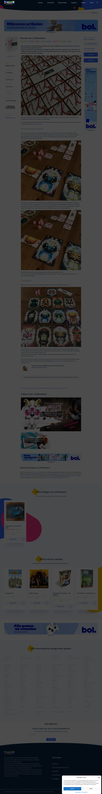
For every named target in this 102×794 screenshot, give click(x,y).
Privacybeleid (84, 792)
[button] (99, 777)
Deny (90, 788)
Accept (72, 788)
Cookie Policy (78, 792)
